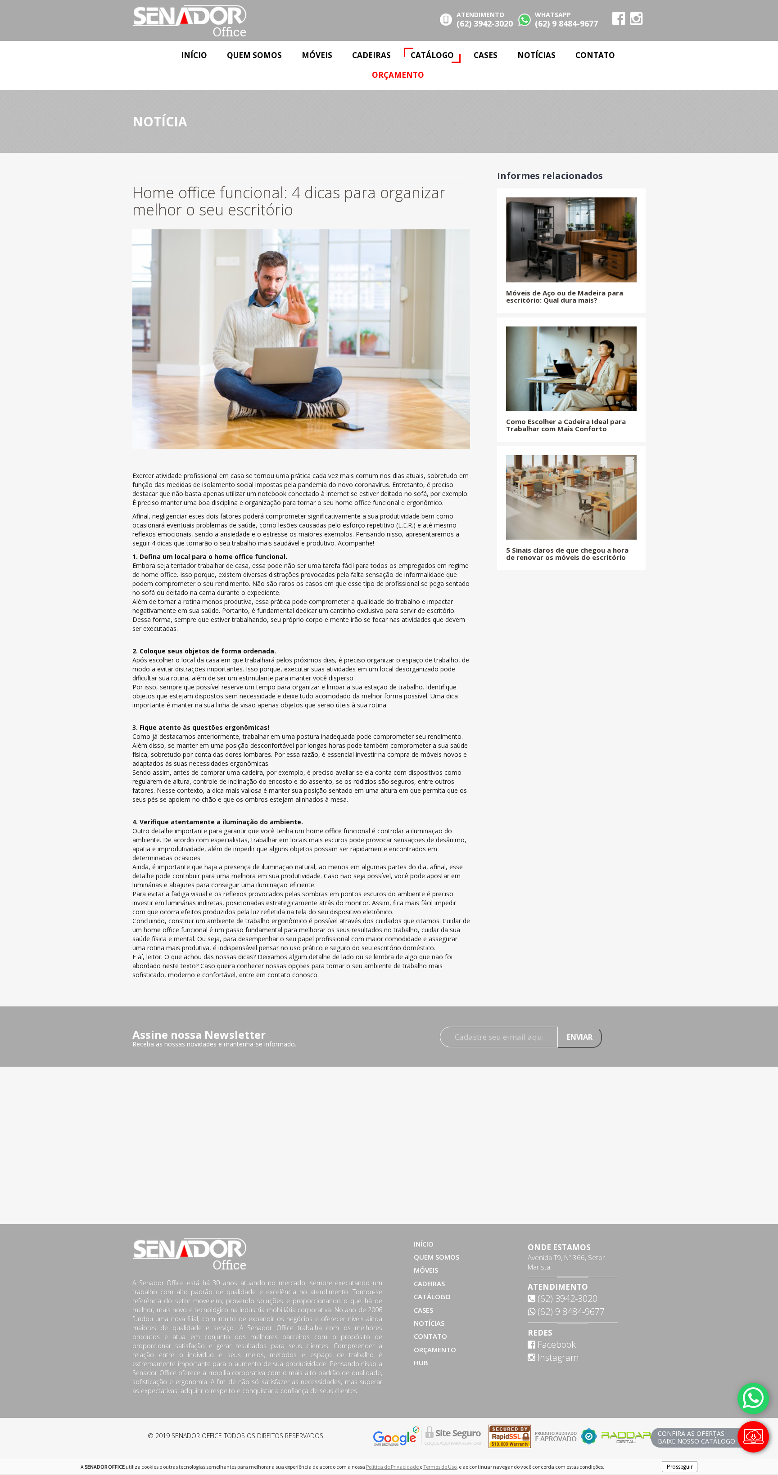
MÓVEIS (317, 55)
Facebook (555, 1344)
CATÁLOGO (432, 55)
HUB (421, 1362)
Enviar (580, 1037)
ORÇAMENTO (398, 75)
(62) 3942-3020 (566, 1298)
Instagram (557, 1357)
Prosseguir (679, 1467)
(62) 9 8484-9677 (570, 1311)
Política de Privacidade (393, 1466)
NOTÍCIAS (536, 55)
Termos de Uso (440, 1466)
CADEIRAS (371, 55)
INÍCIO (194, 55)
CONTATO (595, 55)
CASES (486, 55)
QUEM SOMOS (254, 55)
